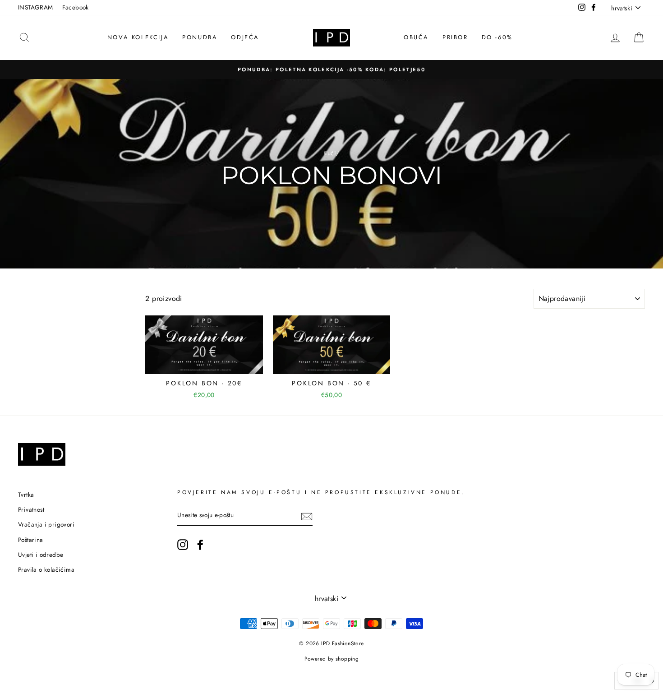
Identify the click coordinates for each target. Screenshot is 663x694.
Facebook (75, 7)
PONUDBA (199, 37)
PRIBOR (455, 37)
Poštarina (30, 539)
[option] (331, 69)
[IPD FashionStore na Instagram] (182, 544)
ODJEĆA (245, 37)
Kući (329, 152)
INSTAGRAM (35, 7)
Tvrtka (26, 494)
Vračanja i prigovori (46, 524)
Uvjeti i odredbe (40, 554)
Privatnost (31, 509)
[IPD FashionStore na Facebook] (200, 544)
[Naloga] (307, 516)
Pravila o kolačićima (46, 569)
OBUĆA (416, 37)
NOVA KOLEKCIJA (138, 37)
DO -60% (497, 37)
